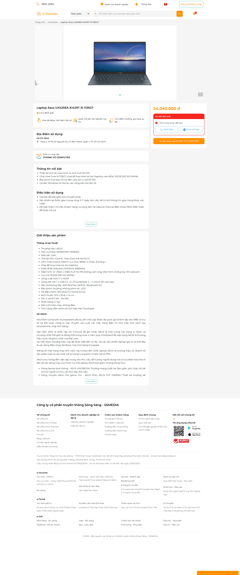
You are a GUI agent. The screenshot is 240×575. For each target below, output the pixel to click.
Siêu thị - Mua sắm (172, 520)
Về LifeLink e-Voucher (48, 426)
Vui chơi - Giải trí (45, 477)
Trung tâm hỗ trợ (113, 418)
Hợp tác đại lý (78, 425)
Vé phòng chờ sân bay (184, 511)
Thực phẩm (95, 480)
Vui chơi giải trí (44, 503)
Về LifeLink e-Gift (45, 430)
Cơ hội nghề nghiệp (47, 442)
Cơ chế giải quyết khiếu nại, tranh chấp (153, 428)
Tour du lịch (127, 507)
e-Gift (40, 516)
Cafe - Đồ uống (86, 520)
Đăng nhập (196, 4)
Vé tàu (166, 507)
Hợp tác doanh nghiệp (82, 422)
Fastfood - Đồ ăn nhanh (48, 525)
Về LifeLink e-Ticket (47, 422)
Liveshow (83, 507)
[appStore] (195, 434)
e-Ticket (41, 499)
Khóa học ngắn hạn (172, 491)
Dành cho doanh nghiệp (116, 4)
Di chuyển (168, 503)
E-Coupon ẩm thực (130, 489)
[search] (180, 14)
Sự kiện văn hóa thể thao (91, 503)
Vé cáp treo (190, 507)
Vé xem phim (43, 507)
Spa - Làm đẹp (86, 525)
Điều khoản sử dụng (47, 446)
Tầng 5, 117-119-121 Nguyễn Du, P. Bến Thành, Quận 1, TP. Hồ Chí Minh (73, 141)
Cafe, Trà (103, 477)
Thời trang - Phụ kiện (182, 481)
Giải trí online (46, 484)
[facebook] (174, 418)
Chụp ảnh (66, 481)
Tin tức (40, 434)
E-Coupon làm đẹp (150, 489)
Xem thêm (91, 224)
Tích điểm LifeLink (114, 422)
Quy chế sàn (145, 422)
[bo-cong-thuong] (181, 441)
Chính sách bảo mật (149, 418)
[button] (120, 94)
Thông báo (145, 4)
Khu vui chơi (57, 507)
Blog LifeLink (43, 438)
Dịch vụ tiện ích (171, 477)
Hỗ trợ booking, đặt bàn (171, 123)
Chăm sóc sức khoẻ (131, 520)
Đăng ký (185, 4)
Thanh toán (111, 434)
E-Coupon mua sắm (130, 492)
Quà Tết (167, 481)
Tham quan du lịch (130, 503)
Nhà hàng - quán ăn (88, 477)
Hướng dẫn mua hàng (116, 426)
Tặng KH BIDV (110, 480)
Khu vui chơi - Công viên (48, 481)
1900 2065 (47, 4)
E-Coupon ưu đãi (129, 485)
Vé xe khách (177, 507)
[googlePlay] (195, 428)
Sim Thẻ (153, 507)
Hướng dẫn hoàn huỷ (116, 430)
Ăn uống (41, 490)
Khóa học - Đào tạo (172, 487)
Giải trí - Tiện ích (171, 525)
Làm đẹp (83, 490)
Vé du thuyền (141, 507)
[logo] (47, 13)
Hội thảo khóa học (109, 507)
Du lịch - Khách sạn (130, 477)
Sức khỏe (93, 490)
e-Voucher (42, 472)
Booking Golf (127, 481)
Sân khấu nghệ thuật (53, 511)
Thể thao (94, 507)
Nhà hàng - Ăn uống (47, 520)
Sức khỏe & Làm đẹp (89, 486)
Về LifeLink (42, 418)
